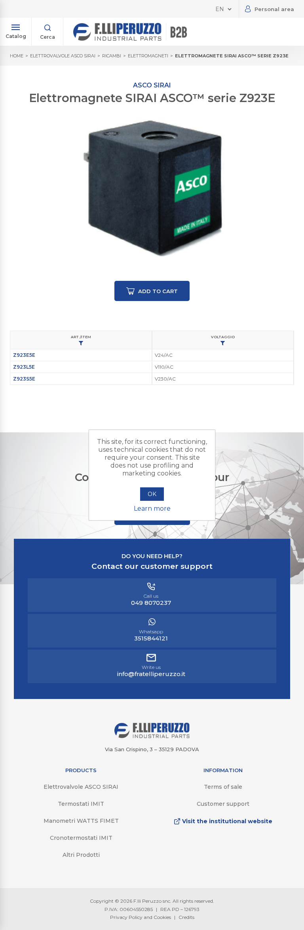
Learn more (152, 508)
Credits (186, 917)
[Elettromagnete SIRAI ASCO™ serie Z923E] (152, 190)
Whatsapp (151, 635)
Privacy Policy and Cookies (140, 917)
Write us (151, 671)
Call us (151, 599)
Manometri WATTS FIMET (81, 820)
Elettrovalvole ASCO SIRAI (81, 786)
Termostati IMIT (81, 803)
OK (152, 494)
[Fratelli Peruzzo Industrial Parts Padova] (152, 736)
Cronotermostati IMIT (81, 837)
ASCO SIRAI (152, 85)
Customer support (223, 803)
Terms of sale (223, 786)
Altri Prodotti (81, 854)
